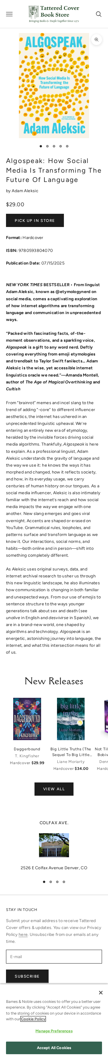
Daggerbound (27, 749)
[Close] (100, 992)
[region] (54, 845)
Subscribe (27, 976)
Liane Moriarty (71, 761)
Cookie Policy (33, 1019)
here (23, 934)
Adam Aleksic (25, 190)
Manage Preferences (53, 1031)
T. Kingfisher (27, 756)
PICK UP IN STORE (35, 220)
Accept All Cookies (54, 1047)
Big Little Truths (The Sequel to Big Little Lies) (70, 752)
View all (54, 789)
